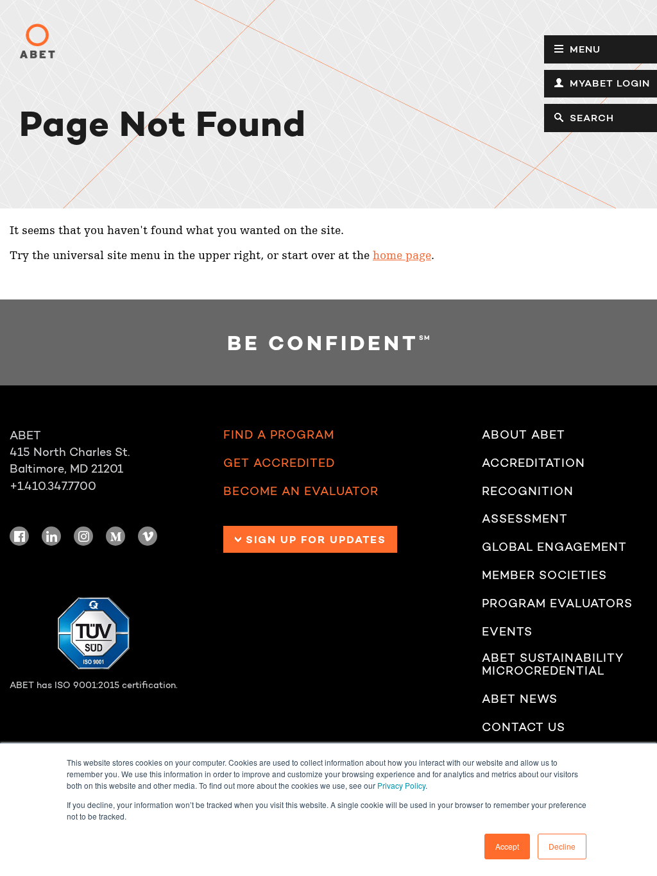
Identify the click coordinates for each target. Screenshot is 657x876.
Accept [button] (507, 846)
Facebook (19, 536)
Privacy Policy (401, 785)
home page (402, 255)
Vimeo (147, 536)
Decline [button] (562, 846)
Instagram (83, 536)
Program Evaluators (557, 604)
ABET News (520, 699)
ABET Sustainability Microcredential (553, 664)
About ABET (523, 435)
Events (507, 632)
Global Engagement (554, 547)
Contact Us (523, 727)
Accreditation (533, 463)
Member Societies (544, 575)
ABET (37, 41)
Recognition (528, 491)
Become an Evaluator (301, 491)
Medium (115, 536)
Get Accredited (279, 463)
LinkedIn (51, 536)
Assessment (525, 519)
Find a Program (278, 435)
